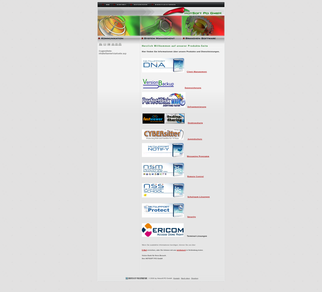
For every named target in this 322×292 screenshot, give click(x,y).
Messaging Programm (198, 156)
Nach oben (185, 278)
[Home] (161, 11)
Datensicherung (193, 88)
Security (191, 217)
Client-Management (197, 72)
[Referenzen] (139, 4)
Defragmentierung (196, 107)
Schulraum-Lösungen (198, 197)
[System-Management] (161, 28)
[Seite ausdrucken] (109, 45)
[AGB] (106, 4)
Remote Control (195, 176)
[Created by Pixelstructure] (136, 278)
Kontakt (176, 278)
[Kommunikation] (118, 28)
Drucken (194, 278)
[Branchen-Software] (203, 28)
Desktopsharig (195, 123)
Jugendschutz (194, 139)
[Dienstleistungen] (164, 4)
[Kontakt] (120, 4)
